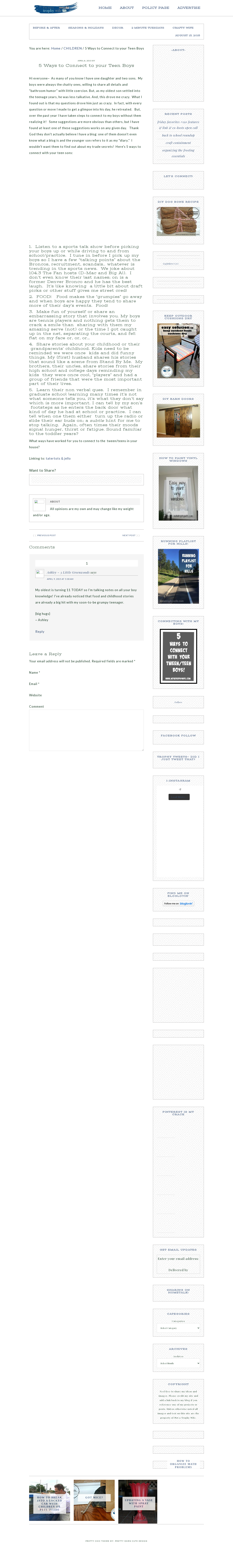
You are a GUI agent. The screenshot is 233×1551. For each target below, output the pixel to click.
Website (35, 695)
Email (34, 684)
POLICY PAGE (155, 7)
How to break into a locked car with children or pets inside (49, 1503)
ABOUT (127, 7)
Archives (178, 1356)
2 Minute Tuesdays (148, 27)
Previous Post (46, 535)
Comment (36, 706)
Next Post (129, 535)
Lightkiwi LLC (171, 263)
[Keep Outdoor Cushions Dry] (178, 350)
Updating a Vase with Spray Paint (139, 1503)
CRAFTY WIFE (183, 27)
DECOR (117, 27)
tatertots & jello (58, 458)
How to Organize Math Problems (183, 1464)
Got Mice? (94, 1497)
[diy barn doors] (178, 420)
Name (34, 672)
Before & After (46, 27)
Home (105, 7)
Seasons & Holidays (86, 27)
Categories (178, 1321)
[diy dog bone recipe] (178, 221)
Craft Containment (178, 143)
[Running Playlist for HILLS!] (178, 602)
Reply (39, 631)
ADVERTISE (188, 7)
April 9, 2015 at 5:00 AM (60, 579)
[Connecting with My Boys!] (178, 682)
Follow (178, 702)
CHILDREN (73, 48)
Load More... (179, 796)
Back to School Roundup (178, 135)
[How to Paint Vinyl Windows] (178, 493)
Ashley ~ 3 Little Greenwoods (68, 572)
